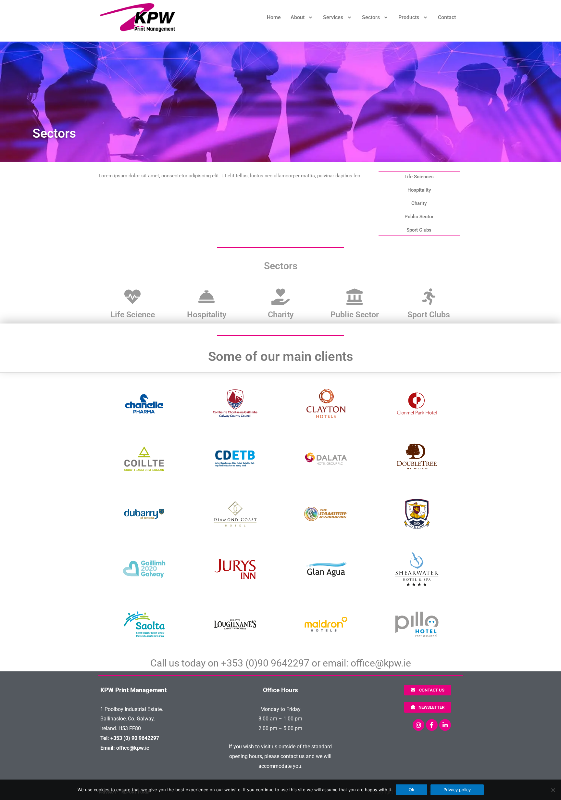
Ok (411, 789)
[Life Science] (132, 296)
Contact (447, 17)
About (298, 17)
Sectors (371, 17)
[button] (302, 17)
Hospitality (419, 190)
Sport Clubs (418, 230)
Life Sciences (419, 177)
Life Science (132, 314)
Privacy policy (457, 789)
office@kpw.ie (381, 663)
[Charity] (280, 296)
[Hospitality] (206, 296)
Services (333, 17)
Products (408, 17)
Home (274, 17)
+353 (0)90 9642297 (265, 663)
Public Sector (419, 217)
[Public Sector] (354, 296)
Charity (419, 203)
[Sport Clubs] (428, 296)
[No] (553, 790)
